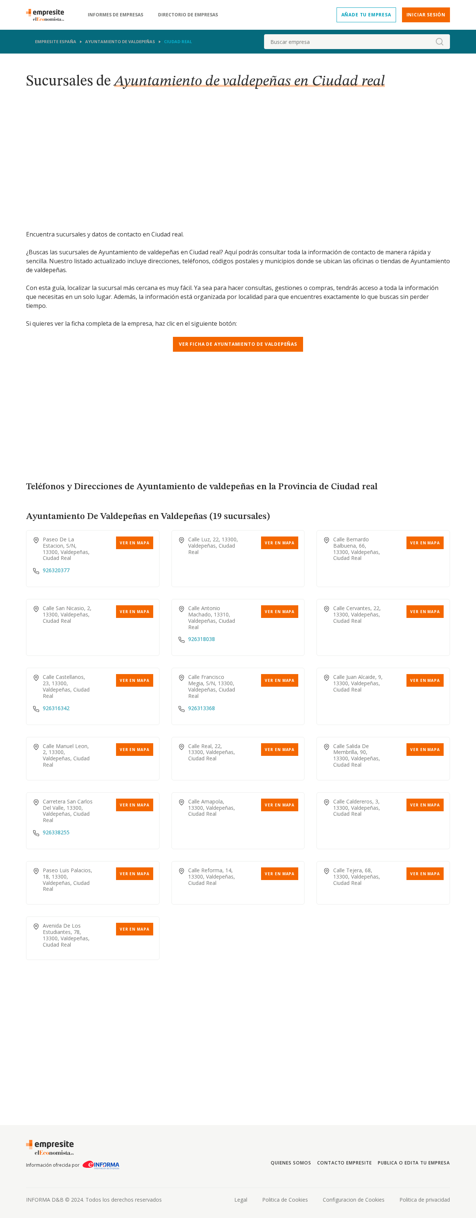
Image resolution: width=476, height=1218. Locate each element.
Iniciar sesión (426, 15)
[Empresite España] (48, 15)
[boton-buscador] (439, 41)
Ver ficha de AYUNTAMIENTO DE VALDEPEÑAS (238, 344)
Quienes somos (291, 1163)
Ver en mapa (134, 542)
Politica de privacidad (424, 1199)
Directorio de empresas (188, 14)
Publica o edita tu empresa (414, 1163)
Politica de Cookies (285, 1199)
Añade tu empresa (366, 15)
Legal (240, 1199)
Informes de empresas (115, 14)
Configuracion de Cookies (354, 1199)
